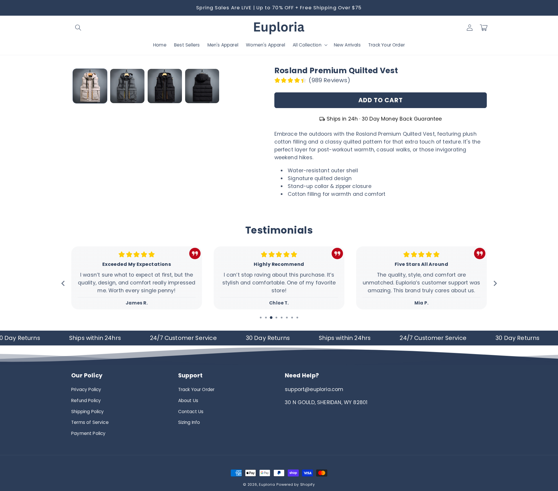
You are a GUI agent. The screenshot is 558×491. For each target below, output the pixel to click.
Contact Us (191, 411)
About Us (188, 400)
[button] (78, 28)
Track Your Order (196, 389)
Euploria (267, 484)
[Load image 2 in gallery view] (127, 86)
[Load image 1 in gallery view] (90, 86)
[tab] (260, 317)
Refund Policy (86, 400)
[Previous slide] (63, 283)
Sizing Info (189, 422)
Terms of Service (90, 422)
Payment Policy (88, 433)
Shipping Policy (87, 411)
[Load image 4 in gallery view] (202, 86)
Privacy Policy (86, 389)
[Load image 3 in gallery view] (165, 86)
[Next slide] (495, 283)
